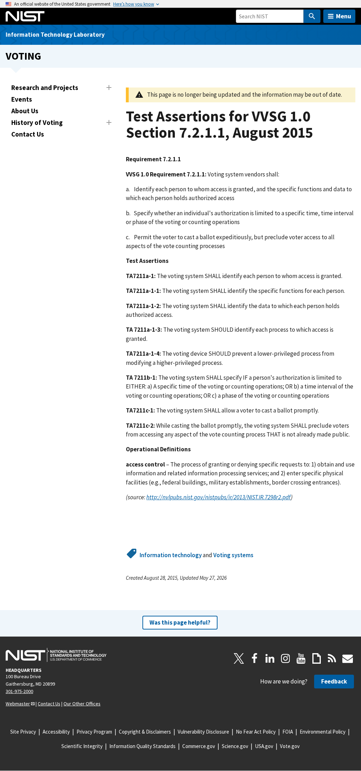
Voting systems (233, 555)
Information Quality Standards (142, 746)
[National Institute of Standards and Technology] (56, 655)
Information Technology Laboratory (55, 34)
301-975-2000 (19, 691)
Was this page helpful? (179, 622)
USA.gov (264, 746)
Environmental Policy (322, 731)
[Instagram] (285, 658)
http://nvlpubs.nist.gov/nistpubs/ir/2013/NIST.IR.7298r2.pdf (218, 497)
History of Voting (37, 122)
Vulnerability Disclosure (203, 731)
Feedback (334, 681)
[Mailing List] (347, 658)
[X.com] (239, 658)
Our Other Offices (81, 703)
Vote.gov (290, 746)
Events (21, 99)
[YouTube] (301, 658)
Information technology (171, 555)
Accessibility (56, 731)
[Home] (25, 16)
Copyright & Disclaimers (145, 731)
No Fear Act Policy (256, 731)
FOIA (287, 731)
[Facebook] (254, 658)
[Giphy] (316, 658)
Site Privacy (23, 731)
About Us (24, 111)
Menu (343, 16)
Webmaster (18, 703)
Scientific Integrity (82, 746)
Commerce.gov (198, 746)
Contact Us (27, 134)
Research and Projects (44, 87)
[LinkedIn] (270, 658)
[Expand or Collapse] (109, 87)
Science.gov (235, 746)
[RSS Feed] (332, 658)
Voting (23, 55)
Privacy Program (94, 731)
